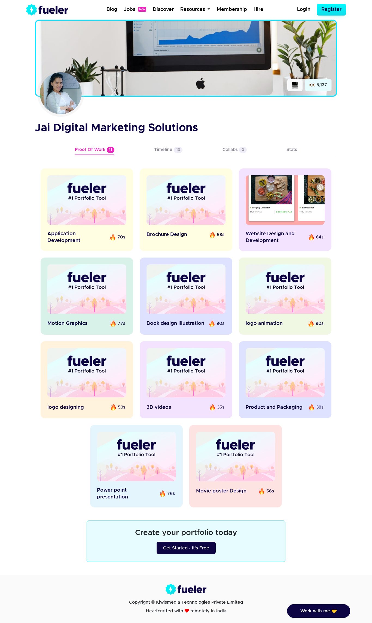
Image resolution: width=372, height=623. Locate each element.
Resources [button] (193, 9)
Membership (232, 9)
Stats (291, 149)
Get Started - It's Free (186, 548)
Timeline (167, 149)
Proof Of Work (93, 149)
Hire (258, 9)
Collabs (233, 149)
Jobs (134, 9)
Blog (111, 9)
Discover (163, 9)
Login (303, 9)
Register (331, 9)
